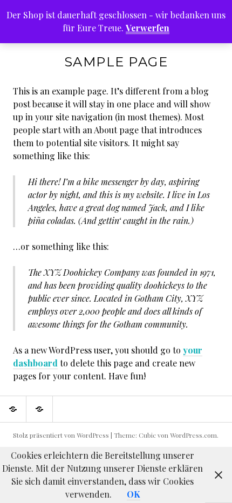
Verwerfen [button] (147, 27)
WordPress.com (193, 435)
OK (133, 494)
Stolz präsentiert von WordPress (61, 435)
